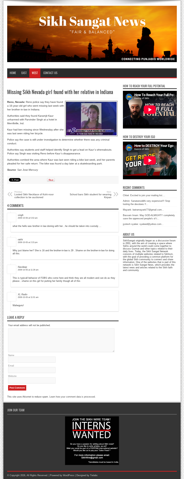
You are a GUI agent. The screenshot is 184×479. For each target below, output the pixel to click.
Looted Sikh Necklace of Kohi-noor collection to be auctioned (34, 195)
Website (12, 376)
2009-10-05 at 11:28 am (28, 270)
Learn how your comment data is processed (72, 396)
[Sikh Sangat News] (92, 59)
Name (11, 355)
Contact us (50, 73)
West (35, 73)
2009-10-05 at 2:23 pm (28, 242)
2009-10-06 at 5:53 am (28, 218)
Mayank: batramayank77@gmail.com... (143, 209)
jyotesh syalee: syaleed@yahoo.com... (143, 224)
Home (13, 73)
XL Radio (22, 294)
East (24, 73)
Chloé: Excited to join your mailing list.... (144, 195)
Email (11, 365)
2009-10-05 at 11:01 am (28, 297)
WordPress (68, 475)
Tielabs (94, 475)
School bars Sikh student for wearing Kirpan (90, 195)
